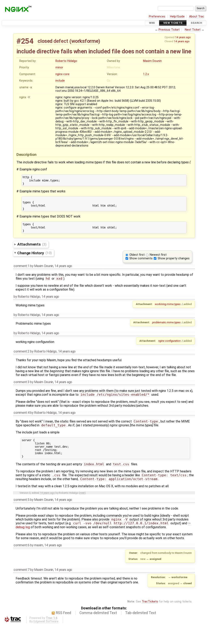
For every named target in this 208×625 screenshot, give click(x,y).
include (60, 80)
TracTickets (150, 601)
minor (59, 67)
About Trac (196, 16)
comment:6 (21, 545)
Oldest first (137, 254)
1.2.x (146, 74)
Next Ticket (192, 29)
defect (60, 41)
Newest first (158, 254)
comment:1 (21, 266)
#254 (24, 41)
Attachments (31, 244)
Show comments (141, 258)
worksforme (84, 41)
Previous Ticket (169, 29)
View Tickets (173, 22)
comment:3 (21, 382)
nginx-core (62, 74)
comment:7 (21, 570)
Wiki (152, 22)
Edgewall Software (46, 621)
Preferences (157, 16)
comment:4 (21, 413)
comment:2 (21, 351)
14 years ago (183, 37)
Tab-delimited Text (140, 613)
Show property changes (174, 258)
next (82, 492)
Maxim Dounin (152, 61)
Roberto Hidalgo (66, 61)
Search (196, 22)
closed (45, 41)
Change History (34, 252)
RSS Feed (63, 613)
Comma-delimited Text (98, 613)
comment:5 (21, 500)
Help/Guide (177, 16)
